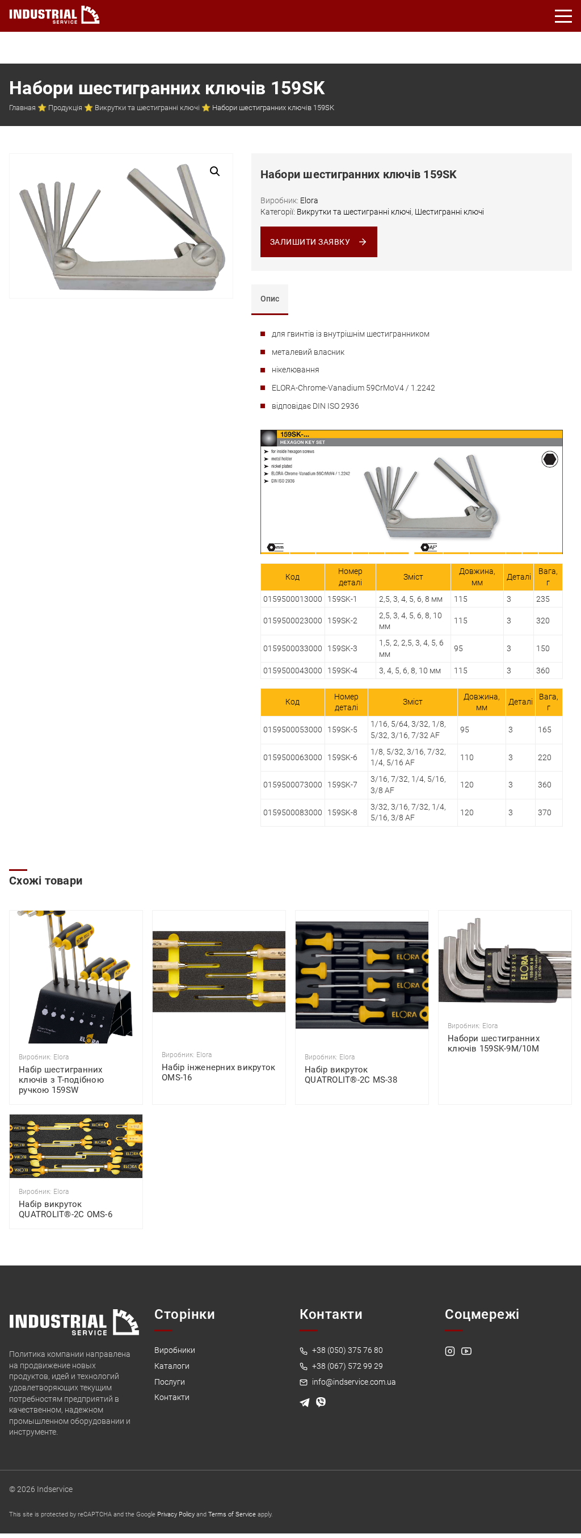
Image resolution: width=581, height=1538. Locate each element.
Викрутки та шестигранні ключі (147, 107)
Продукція (65, 107)
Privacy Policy (176, 1514)
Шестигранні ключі (449, 211)
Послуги (169, 1381)
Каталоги (172, 1366)
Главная (22, 107)
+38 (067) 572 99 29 (346, 1366)
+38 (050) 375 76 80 (346, 1350)
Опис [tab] (269, 298)
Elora (309, 200)
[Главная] (54, 12)
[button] (215, 171)
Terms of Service (232, 1514)
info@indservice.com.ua (353, 1381)
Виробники (174, 1350)
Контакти (172, 1397)
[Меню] (564, 16)
